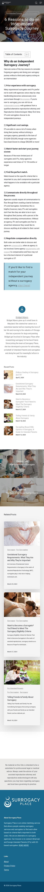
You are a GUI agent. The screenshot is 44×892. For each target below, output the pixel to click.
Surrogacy (11, 550)
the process (25, 99)
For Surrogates (32, 13)
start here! (24, 285)
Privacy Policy (9, 866)
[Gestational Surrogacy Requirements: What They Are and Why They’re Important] (22, 555)
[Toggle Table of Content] (25, 55)
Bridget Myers (22, 317)
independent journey (12, 105)
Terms (6, 870)
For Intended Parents (14, 13)
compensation (16, 245)
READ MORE (24, 845)
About (6, 862)
